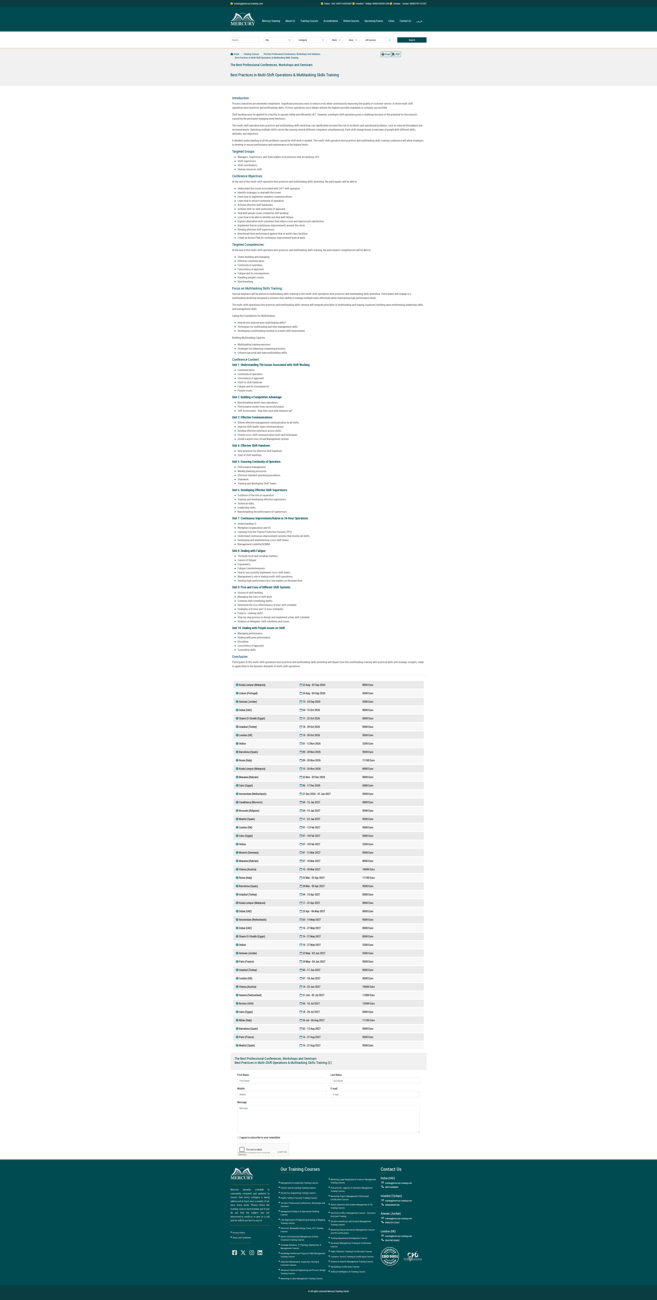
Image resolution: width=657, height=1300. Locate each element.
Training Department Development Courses (349, 1238)
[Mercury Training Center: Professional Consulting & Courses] (243, 18)
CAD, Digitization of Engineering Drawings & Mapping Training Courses (303, 1221)
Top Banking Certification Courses (345, 1266)
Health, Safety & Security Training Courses (299, 1197)
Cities (391, 21)
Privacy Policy (239, 1232)
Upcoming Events (373, 21)
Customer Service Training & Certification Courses (352, 1256)
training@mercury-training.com (248, 3)
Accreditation (331, 21)
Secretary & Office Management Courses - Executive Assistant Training (353, 1214)
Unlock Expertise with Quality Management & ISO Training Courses (351, 1206)
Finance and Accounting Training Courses (298, 1187)
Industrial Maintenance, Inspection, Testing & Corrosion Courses (300, 1263)
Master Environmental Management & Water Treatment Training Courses (299, 1238)
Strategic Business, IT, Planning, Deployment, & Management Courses (301, 1246)
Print (387, 54)
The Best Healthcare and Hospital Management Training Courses (351, 1223)
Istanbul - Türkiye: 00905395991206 (372, 3)
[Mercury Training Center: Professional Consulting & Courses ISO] (390, 1256)
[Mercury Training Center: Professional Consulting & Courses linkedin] (259, 1253)
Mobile (241, 1088)
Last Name (336, 1075)
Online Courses (351, 21)
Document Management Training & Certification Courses (351, 1244)
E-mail (334, 1088)
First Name (243, 1075)
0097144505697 (391, 1187)
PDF (397, 54)
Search (412, 40)
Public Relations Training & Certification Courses (351, 1251)
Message (242, 1102)
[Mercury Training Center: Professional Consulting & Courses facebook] (234, 1253)
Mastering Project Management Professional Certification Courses (350, 1198)
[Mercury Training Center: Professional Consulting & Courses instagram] (251, 1253)
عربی (419, 21)
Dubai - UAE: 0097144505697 (338, 3)
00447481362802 (392, 1240)
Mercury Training (271, 21)
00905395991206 (392, 1204)
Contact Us (405, 21)
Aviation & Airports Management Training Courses (352, 1261)
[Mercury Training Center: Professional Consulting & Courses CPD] (413, 1256)
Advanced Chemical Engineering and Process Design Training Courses (303, 1272)
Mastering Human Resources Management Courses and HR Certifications (353, 1231)
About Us (290, 21)
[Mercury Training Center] (242, 1173)
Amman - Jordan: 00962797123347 (410, 3)
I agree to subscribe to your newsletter (260, 1137)
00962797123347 (392, 1222)
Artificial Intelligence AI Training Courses (348, 1271)
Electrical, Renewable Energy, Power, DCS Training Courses (302, 1230)
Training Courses (309, 21)
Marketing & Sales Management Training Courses (302, 1278)
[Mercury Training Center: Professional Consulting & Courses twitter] (243, 1253)
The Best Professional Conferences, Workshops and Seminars (303, 1204)
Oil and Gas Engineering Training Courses (298, 1192)
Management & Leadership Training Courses (299, 1182)
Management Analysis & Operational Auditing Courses (300, 1213)
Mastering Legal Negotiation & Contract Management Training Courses (353, 1181)
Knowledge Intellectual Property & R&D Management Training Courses (303, 1255)
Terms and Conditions (242, 1237)
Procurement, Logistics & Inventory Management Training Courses (351, 1189)
